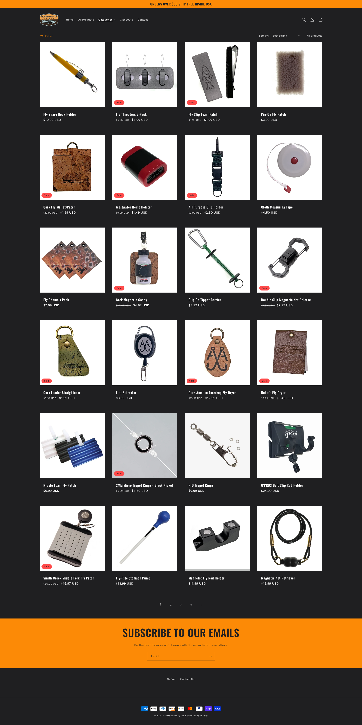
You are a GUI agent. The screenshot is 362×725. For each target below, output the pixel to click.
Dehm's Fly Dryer (273, 392)
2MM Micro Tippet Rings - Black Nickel (144, 485)
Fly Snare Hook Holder (59, 114)
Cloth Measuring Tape (277, 207)
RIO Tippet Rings (201, 485)
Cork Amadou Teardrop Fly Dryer (212, 392)
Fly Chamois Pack (56, 300)
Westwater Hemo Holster (134, 207)
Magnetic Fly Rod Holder (207, 578)
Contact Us (187, 679)
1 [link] (160, 604)
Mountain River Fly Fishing (175, 715)
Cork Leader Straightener (62, 392)
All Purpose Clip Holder (206, 207)
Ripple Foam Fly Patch (59, 485)
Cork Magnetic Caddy (131, 300)
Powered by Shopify (198, 715)
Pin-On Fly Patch (273, 114)
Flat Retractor (126, 392)
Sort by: (264, 35)
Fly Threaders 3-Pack (131, 114)
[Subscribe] (210, 656)
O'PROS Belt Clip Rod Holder (282, 485)
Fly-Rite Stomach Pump (133, 578)
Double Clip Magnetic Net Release (286, 300)
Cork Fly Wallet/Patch (59, 207)
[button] (107, 20)
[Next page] (201, 604)
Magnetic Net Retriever (278, 578)
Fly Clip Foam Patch (203, 114)
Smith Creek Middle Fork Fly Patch (68, 578)
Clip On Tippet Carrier (205, 300)
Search (171, 679)
